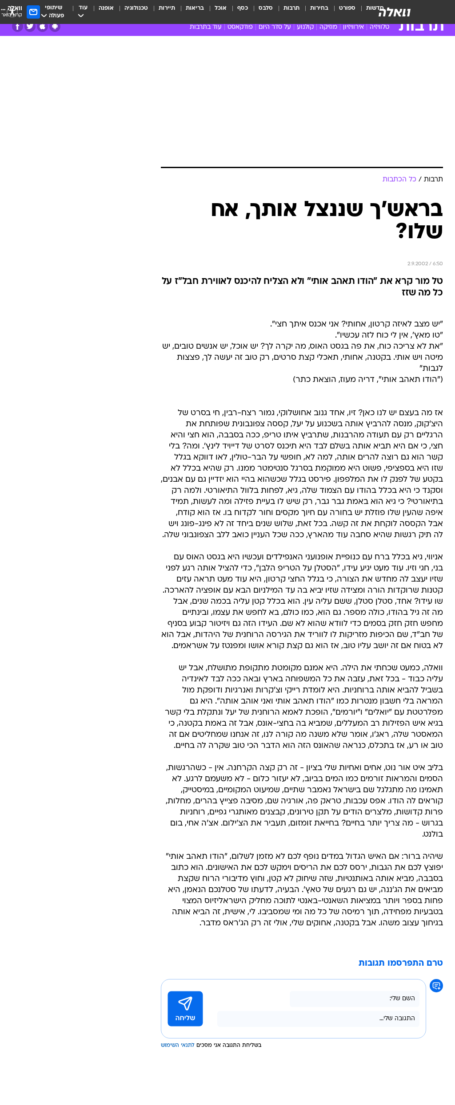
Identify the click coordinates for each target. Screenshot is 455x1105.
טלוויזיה (379, 27)
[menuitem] (341, 12)
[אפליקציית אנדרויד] (54, 26)
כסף (242, 8)
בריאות (195, 8)
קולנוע (305, 27)
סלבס (266, 8)
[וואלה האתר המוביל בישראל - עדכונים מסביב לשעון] (395, 12)
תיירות (167, 8)
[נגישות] (12, 11)
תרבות (291, 8)
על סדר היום (275, 27)
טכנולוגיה (136, 8)
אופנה (106, 8)
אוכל (221, 8)
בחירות (319, 8)
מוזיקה (328, 27)
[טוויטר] (30, 26)
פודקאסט (240, 27)
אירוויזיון (353, 27)
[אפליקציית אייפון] (42, 26)
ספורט (347, 8)
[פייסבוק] (17, 26)
